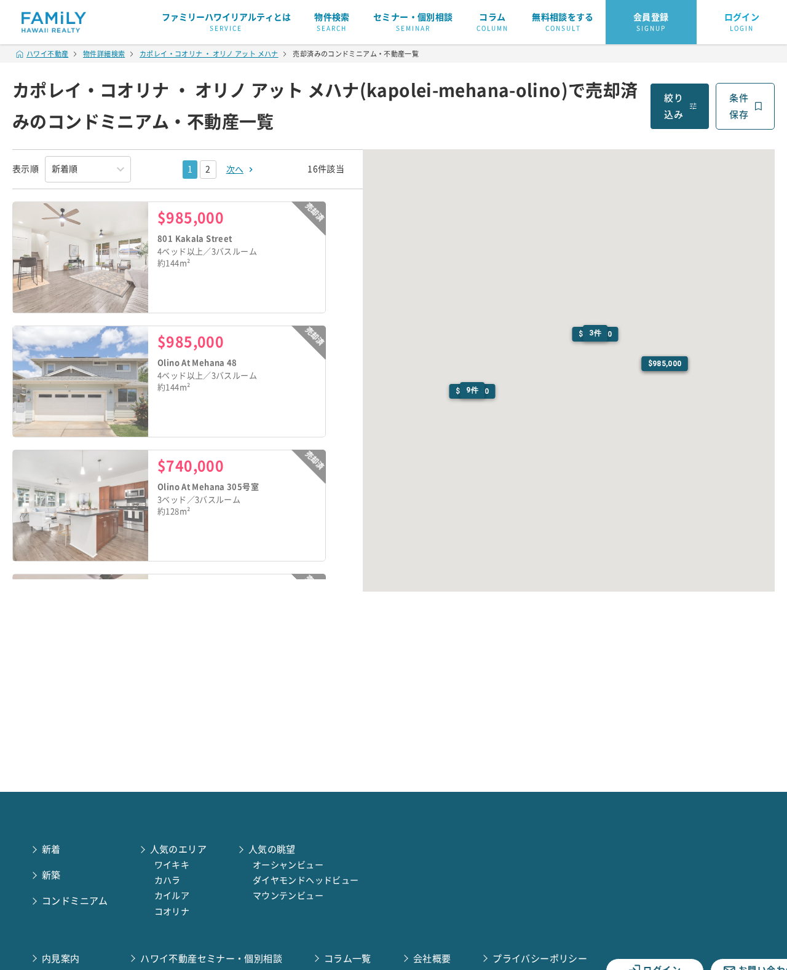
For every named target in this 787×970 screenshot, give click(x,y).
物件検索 (332, 22)
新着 (51, 849)
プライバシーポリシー (539, 958)
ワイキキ (172, 865)
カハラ (167, 880)
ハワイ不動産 (47, 53)
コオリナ (172, 911)
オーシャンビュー (288, 865)
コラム (492, 22)
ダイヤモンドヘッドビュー (306, 880)
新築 (51, 875)
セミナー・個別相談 (413, 22)
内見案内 (61, 958)
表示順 (25, 169)
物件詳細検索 (104, 53)
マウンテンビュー (288, 895)
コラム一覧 (347, 958)
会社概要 (432, 958)
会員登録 (651, 22)
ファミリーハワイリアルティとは (226, 22)
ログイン (742, 22)
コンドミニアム (75, 900)
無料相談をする (563, 22)
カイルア (172, 895)
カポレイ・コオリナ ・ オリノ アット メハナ (209, 53)
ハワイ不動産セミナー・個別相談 (211, 958)
